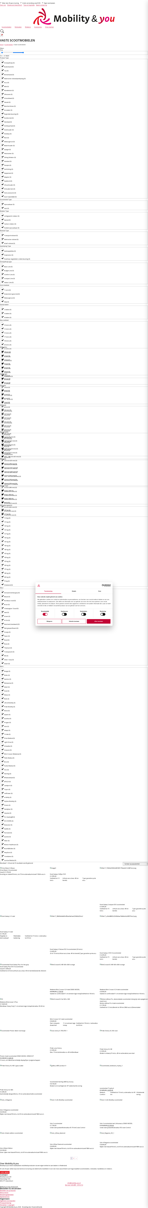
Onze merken (49, 27)
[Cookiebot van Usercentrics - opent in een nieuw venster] (103, 585)
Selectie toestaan (74, 621)
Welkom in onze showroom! (9, 1187)
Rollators (28, 27)
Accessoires (38, 27)
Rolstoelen (18, 27)
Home (1, 44)
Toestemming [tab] (48, 591)
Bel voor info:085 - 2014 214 (74, 1185)
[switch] (64, 614)
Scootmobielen (6, 27)
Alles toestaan (98, 621)
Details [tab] (74, 591)
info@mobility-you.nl (74, 1183)
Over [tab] (99, 591)
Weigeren (49, 621)
